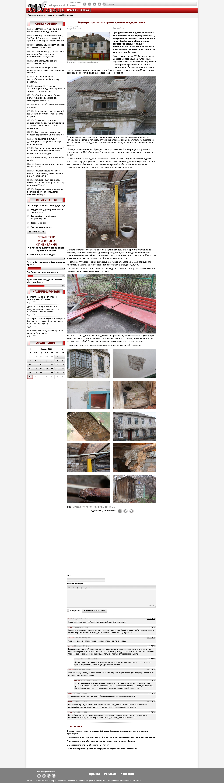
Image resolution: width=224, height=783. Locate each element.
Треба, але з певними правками (42, 272)
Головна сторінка (35, 15)
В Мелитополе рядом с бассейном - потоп (88, 745)
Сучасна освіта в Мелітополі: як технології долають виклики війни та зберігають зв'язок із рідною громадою (46, 124)
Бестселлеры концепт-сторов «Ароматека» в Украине (45, 46)
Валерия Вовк (118, 28)
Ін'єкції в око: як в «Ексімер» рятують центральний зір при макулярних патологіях (44, 98)
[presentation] (69, 588)
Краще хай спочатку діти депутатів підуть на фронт (44, 281)
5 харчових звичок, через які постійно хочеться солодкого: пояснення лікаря (45, 192)
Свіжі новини (46, 23)
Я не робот (75, 611)
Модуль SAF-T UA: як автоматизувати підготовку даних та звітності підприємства (46, 89)
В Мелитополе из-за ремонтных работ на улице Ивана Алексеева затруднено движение (111, 738)
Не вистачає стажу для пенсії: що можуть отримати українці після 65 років (45, 114)
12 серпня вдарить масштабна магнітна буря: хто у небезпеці (43, 79)
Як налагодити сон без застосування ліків (42, 62)
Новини (71, 10)
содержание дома (104, 507)
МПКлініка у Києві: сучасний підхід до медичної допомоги (44, 30)
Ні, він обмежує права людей (41, 255)
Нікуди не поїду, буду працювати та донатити (46, 211)
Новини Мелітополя (64, 15)
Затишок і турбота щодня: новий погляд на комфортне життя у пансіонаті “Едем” (45, 182)
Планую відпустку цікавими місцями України (43, 217)
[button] (69, 588)
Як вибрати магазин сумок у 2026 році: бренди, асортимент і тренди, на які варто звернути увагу (45, 38)
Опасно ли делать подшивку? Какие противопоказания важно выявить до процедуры (45, 151)
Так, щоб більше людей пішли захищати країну (46, 263)
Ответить (151, 619)
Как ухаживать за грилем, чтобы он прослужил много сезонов (45, 133)
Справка (85, 10)
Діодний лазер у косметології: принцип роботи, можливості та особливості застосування (46, 54)
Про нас (94, 774)
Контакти (127, 774)
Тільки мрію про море (41, 227)
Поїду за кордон (38, 223)
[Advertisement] (111, 548)
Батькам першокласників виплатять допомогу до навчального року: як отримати (46, 173)
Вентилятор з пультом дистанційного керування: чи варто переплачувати (45, 141)
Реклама (110, 774)
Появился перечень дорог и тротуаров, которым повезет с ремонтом (102, 749)
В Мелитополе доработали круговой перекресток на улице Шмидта (101, 741)
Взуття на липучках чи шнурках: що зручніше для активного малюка (45, 70)
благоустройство (82, 507)
